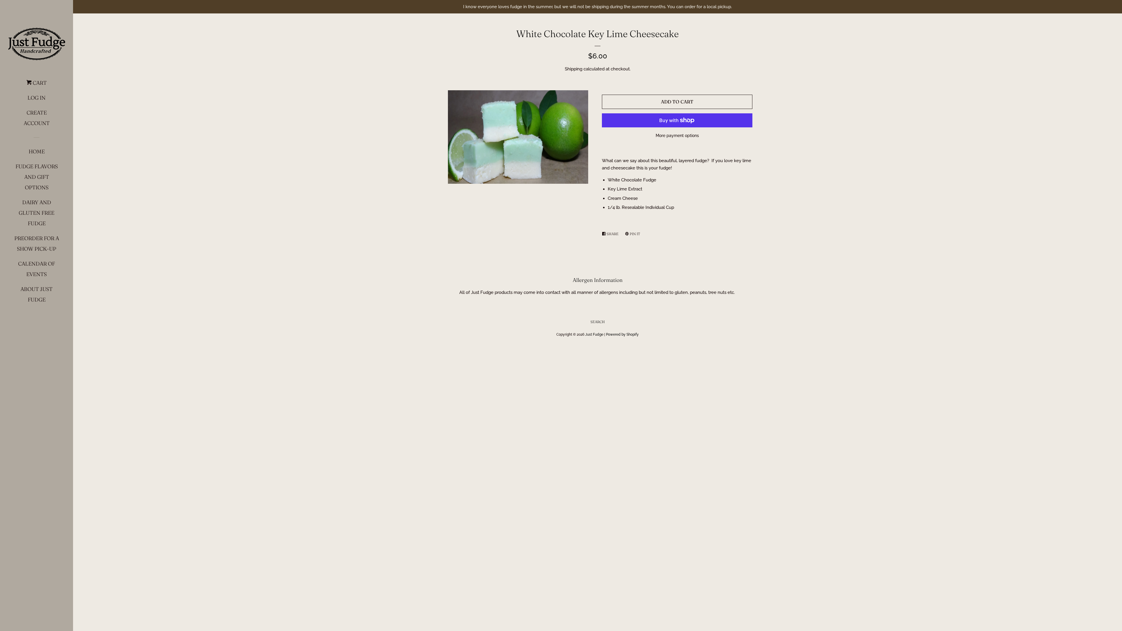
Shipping (573, 69)
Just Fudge (594, 334)
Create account (37, 117)
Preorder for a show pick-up (36, 243)
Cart (39, 82)
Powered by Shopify (622, 334)
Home (37, 151)
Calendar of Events (36, 269)
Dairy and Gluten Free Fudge (36, 213)
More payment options (677, 135)
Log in (36, 97)
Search (598, 322)
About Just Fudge (36, 294)
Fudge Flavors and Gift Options (36, 177)
